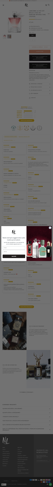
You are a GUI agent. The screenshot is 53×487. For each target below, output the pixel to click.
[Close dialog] (50, 228)
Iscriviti (14, 256)
